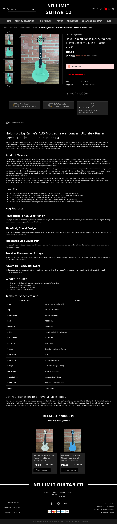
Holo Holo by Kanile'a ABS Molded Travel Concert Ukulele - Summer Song (71, 458)
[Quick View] (52, 433)
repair (62, 492)
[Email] (72, 93)
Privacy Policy (13, 503)
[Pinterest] (86, 93)
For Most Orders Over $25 (28, 107)
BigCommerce (60, 522)
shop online (54, 493)
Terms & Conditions (13, 507)
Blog (109, 21)
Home (8, 21)
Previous (9, 32)
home (46, 492)
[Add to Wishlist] (52, 438)
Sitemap (85, 522)
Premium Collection (24, 21)
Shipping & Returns (12, 512)
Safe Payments (60, 104)
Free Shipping (25, 104)
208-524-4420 (108, 512)
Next (9, 85)
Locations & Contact (92, 21)
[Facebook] (67, 93)
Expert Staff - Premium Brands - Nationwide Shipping (89, 112)
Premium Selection (86, 108)
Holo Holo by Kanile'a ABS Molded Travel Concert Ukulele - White (43, 458)
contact (62, 497)
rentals (71, 492)
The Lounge (72, 21)
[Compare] (52, 443)
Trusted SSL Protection (61, 107)
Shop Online (45, 21)
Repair (60, 21)
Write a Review (92, 55)
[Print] (76, 93)
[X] (81, 93)
